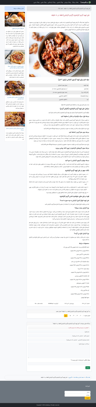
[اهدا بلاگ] (85, 2)
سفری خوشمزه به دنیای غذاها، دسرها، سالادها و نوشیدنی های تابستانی (16, 67)
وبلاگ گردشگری (52, 2)
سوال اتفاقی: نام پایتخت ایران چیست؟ (80, 360)
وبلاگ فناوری (60, 2)
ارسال (87, 368)
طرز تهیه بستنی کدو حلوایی (18, 28)
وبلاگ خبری (36, 2)
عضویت (87, 398)
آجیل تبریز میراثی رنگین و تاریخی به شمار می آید (15, 129)
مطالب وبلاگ (75, 2)
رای (66, 316)
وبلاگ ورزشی (67, 2)
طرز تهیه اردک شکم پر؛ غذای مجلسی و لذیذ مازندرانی (15, 98)
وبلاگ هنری (43, 2)
